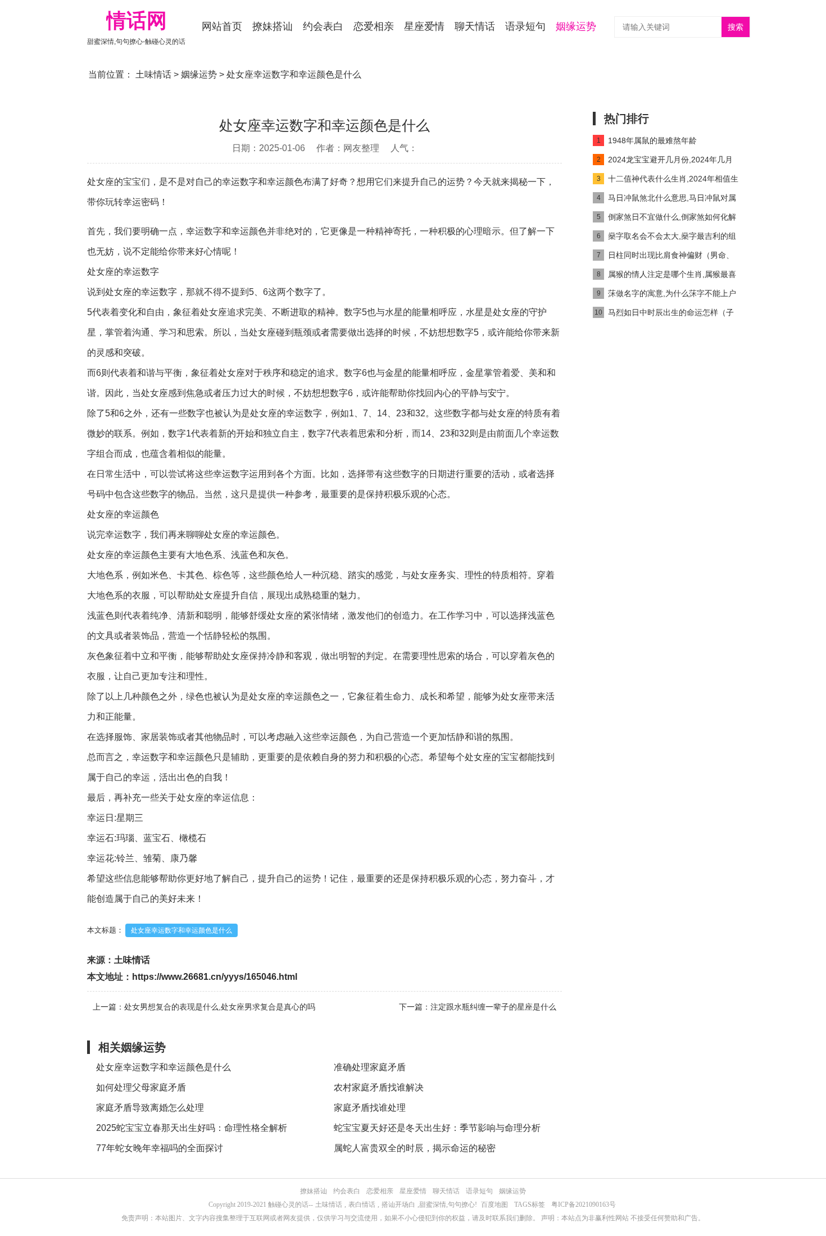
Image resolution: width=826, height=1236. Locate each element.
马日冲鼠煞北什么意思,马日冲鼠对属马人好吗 (664, 200)
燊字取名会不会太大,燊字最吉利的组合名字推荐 (664, 238)
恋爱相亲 (373, 26)
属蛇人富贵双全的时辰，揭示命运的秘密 (415, 1148)
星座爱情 (424, 26)
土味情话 (153, 74)
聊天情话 (475, 26)
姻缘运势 (576, 26)
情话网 (136, 20)
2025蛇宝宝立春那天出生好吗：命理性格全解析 (191, 1128)
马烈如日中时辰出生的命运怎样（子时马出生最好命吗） (663, 315)
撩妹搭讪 (272, 26)
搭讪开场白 (398, 1204)
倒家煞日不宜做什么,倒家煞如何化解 (667, 216)
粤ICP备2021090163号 (583, 1204)
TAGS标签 (529, 1204)
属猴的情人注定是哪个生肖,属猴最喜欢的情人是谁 (664, 277)
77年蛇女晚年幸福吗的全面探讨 (159, 1148)
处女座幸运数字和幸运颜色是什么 (181, 930)
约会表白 (323, 26)
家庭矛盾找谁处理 (370, 1107)
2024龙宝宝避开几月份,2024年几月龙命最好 (663, 162)
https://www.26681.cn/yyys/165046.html (214, 976)
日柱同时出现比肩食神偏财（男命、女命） (663, 258)
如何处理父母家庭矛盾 (141, 1087)
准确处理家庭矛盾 (370, 1067)
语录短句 (525, 26)
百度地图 (494, 1204)
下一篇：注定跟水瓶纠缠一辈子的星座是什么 (477, 1006)
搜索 (735, 27)
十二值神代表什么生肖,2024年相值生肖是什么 (665, 181)
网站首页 (222, 26)
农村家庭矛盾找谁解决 (379, 1087)
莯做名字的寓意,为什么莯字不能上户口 (664, 296)
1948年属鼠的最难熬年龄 (647, 140)
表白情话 (361, 1204)
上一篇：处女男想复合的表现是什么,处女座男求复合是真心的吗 (204, 1006)
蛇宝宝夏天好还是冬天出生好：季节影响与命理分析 (437, 1128)
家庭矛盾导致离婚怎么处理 (150, 1107)
